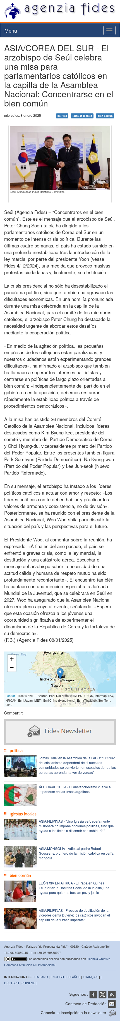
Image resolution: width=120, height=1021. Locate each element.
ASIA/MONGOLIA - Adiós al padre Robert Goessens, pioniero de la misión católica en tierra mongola (76, 853)
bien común (105, 116)
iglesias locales (82, 116)
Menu (10, 30)
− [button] (12, 667)
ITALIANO (41, 977)
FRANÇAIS (90, 977)
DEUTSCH (11, 983)
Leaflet (10, 695)
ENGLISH (57, 977)
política (62, 116)
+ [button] (12, 658)
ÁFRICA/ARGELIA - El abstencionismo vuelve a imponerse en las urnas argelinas (75, 789)
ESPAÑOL (73, 977)
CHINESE (28, 983)
